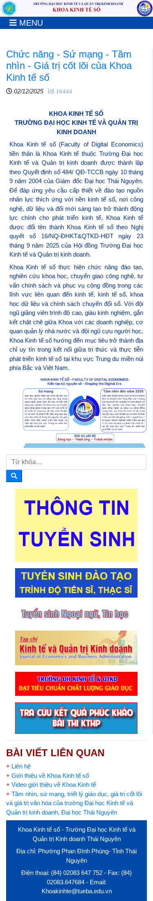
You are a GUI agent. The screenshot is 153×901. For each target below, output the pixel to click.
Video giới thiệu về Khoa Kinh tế (51, 784)
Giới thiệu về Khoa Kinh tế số (47, 775)
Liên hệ (18, 766)
